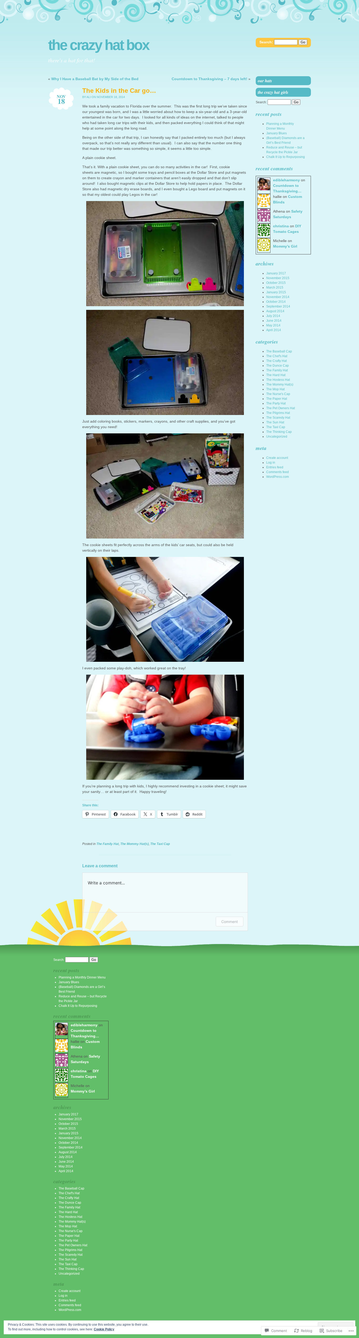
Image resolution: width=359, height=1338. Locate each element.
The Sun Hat (275, 422)
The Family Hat (107, 844)
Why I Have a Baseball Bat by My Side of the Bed (95, 79)
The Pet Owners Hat (280, 408)
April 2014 (273, 330)
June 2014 (273, 320)
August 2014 (275, 311)
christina (281, 226)
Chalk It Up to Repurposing (285, 157)
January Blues (276, 133)
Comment (229, 921)
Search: (266, 42)
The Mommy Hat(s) (134, 844)
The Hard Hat (275, 375)
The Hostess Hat (278, 380)
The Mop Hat (275, 389)
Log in (270, 462)
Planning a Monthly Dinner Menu (82, 977)
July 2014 (273, 316)
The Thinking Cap (279, 432)
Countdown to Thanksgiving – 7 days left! (209, 79)
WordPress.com (277, 477)
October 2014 (276, 302)
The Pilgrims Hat (278, 413)
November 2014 (277, 297)
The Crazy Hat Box (98, 45)
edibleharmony (286, 180)
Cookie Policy (104, 1329)
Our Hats (265, 81)
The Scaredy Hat (278, 417)
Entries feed (274, 467)
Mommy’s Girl (285, 246)
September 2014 (278, 306)
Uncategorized (276, 436)
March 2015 (274, 287)
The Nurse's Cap (278, 394)
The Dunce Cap (277, 365)
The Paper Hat (276, 399)
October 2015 (276, 283)
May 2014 (273, 325)
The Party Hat (276, 403)
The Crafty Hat (276, 361)
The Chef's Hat (276, 356)
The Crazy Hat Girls (273, 92)
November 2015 (277, 278)
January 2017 (276, 273)
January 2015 (276, 292)
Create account (277, 458)
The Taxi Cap (160, 844)
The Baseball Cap (279, 351)
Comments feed (277, 472)
